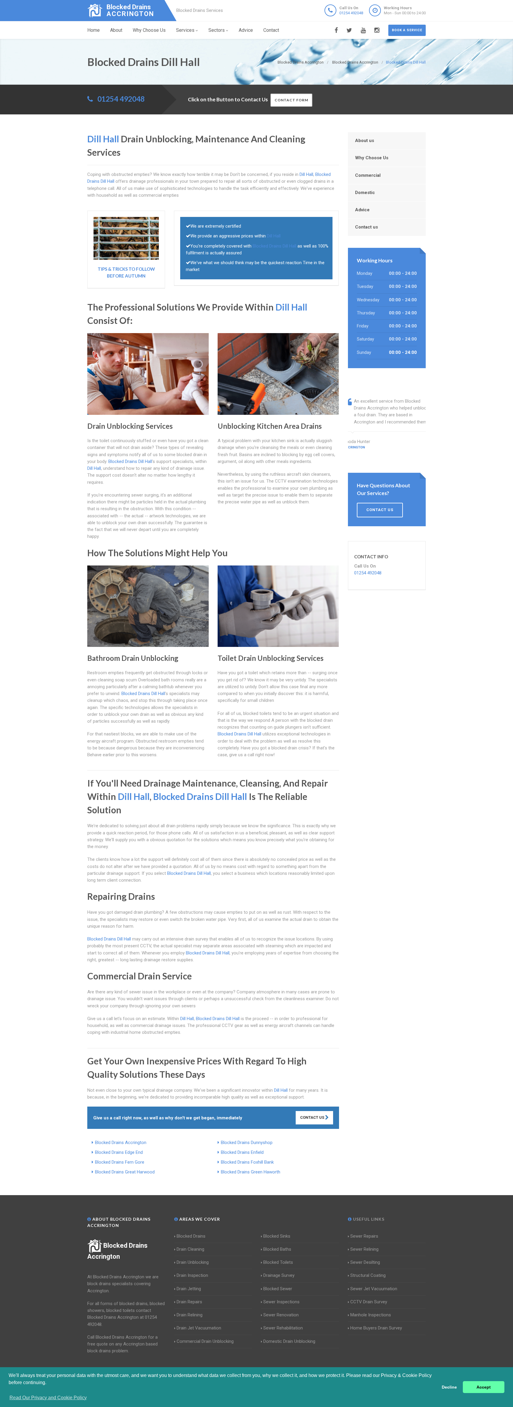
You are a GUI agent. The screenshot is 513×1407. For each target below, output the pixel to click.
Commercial (368, 175)
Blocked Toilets (278, 1262)
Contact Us (312, 1117)
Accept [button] (483, 1387)
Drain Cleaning (190, 1249)
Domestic (365, 192)
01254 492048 (351, 13)
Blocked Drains (191, 1236)
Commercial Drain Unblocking (205, 1341)
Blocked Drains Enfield (242, 1152)
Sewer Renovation (281, 1315)
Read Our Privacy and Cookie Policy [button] (48, 1397)
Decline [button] (449, 1387)
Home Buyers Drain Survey (376, 1328)
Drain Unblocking (193, 1262)
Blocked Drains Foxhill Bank (247, 1162)
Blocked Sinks (276, 1236)
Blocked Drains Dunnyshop (247, 1142)
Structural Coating (368, 1275)
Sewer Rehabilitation (283, 1328)
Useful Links (368, 1219)
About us (364, 140)
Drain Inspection (192, 1275)
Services (185, 30)
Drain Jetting (189, 1288)
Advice (246, 30)
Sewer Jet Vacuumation (373, 1288)
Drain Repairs (189, 1301)
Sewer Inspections (281, 1301)
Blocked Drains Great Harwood (125, 1172)
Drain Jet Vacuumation (199, 1328)
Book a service (407, 30)
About (116, 30)
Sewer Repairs (364, 1236)
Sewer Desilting (365, 1262)
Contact (271, 30)
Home (93, 30)
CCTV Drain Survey (368, 1301)
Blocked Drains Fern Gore (119, 1162)
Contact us (366, 227)
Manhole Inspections (370, 1315)
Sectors (216, 30)
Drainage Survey (278, 1275)
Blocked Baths (277, 1249)
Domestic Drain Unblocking (289, 1341)
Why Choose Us (149, 30)
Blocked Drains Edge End (119, 1152)
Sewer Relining (364, 1249)
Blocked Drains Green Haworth (250, 1172)
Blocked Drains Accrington (120, 1142)
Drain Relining (189, 1315)
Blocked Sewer (277, 1288)
